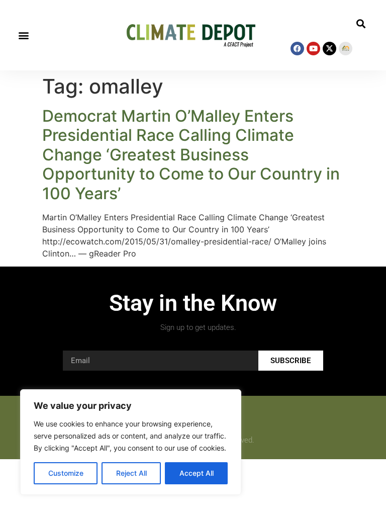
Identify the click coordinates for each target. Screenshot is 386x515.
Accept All (196, 473)
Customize (65, 473)
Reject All (131, 473)
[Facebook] (297, 48)
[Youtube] (313, 48)
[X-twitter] (329, 48)
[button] (23, 35)
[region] (130, 442)
